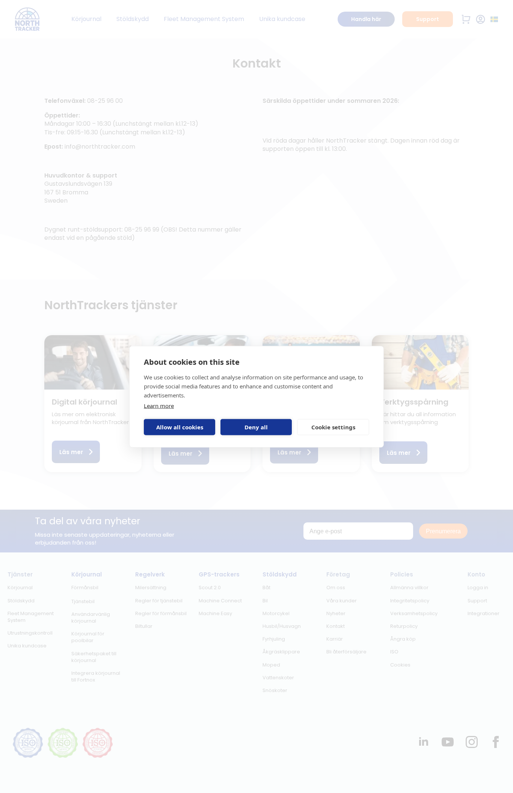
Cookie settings (333, 427)
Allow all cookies (179, 427)
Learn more (159, 405)
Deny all (256, 427)
